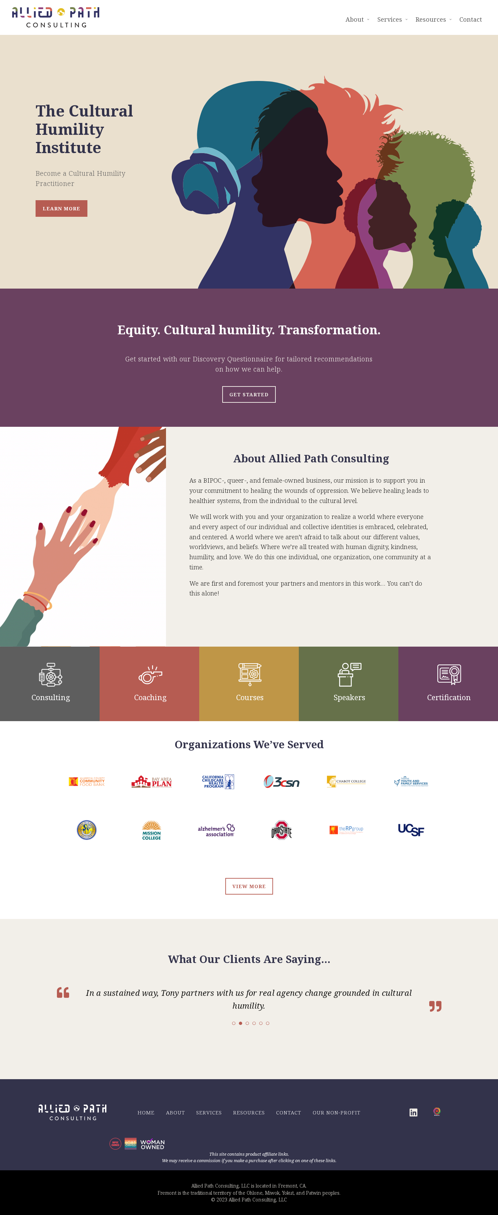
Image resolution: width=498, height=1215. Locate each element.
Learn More (61, 208)
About (175, 1111)
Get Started (249, 394)
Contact (288, 1111)
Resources (249, 1111)
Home (146, 1111)
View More (249, 886)
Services (209, 1111)
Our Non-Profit (336, 1111)
